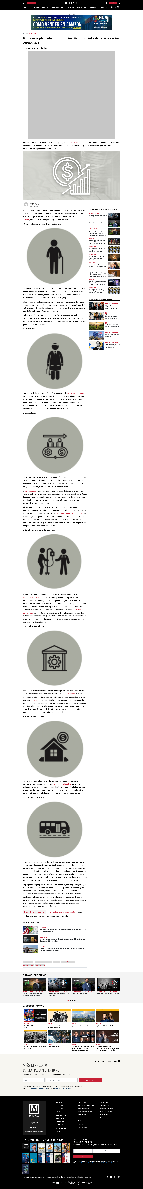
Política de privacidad (51, 1177)
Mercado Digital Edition (86, 1105)
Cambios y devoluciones (85, 1177)
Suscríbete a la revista (34, 912)
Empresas (36, 7)
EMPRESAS (59, 1105)
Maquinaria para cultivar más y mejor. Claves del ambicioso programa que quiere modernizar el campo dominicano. (98, 235)
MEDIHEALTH (60, 1121)
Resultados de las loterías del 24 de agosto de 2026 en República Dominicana (97, 249)
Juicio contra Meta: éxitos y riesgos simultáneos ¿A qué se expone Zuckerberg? (112, 346)
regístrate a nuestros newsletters (62, 912)
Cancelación (75, 1177)
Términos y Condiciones (38, 1088)
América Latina (28, 962)
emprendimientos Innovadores (70, 513)
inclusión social (28, 965)
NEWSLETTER (104, 1102)
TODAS (58, 1131)
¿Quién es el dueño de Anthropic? (106, 1026)
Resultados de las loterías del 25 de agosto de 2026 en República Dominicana (97, 290)
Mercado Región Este (85, 1112)
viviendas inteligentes (62, 784)
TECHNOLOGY (60, 1125)
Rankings (26, 7)
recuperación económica (43, 962)
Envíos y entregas (66, 1177)
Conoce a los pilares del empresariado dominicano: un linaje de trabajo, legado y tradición (107, 1048)
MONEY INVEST (60, 1108)
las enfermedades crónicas (34, 597)
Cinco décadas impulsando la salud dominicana (98, 216)
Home (25, 33)
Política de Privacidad (62, 1088)
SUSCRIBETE (90, 1080)
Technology (93, 7)
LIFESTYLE (59, 1112)
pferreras (33, 203)
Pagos (59, 1177)
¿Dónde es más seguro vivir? (81, 1026)
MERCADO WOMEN (61, 1115)
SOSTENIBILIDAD (61, 1128)
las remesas (70, 693)
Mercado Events (83, 1127)
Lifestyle (45, 7)
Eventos (104, 7)
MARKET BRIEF (60, 1118)
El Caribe (57, 962)
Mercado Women (57, 7)
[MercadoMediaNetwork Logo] (34, 1110)
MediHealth (70, 7)
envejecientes (40, 965)
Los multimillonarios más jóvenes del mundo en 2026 (58, 1026)
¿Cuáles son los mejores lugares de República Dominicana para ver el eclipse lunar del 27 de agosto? (96, 260)
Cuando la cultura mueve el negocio (108, 993)
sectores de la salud (76, 393)
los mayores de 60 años (77, 142)
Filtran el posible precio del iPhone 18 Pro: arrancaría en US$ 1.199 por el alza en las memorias (98, 242)
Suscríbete (112, 3)
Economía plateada (68, 962)
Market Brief (81, 7)
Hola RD (80, 1124)
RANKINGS (59, 1102)
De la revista (32, 33)
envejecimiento (31, 490)
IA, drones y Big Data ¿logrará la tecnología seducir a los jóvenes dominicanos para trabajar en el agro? (112, 328)
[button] (68, 1000)
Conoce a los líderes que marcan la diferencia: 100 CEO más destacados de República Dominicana (83, 1049)
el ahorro (36, 700)
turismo (26, 219)
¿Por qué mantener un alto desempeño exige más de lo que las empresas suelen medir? (112, 317)
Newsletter (31, 3)
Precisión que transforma (97, 223)
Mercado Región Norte (86, 1109)
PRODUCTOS (82, 1102)
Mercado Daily (105, 1105)
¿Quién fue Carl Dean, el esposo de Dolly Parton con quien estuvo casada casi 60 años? (97, 267)
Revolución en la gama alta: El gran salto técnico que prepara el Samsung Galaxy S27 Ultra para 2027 (97, 283)
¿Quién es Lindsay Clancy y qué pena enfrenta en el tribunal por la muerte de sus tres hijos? (98, 275)
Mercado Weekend (106, 1109)
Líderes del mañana (54, 1046)
